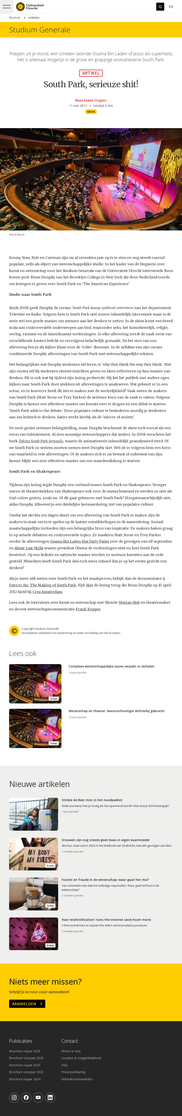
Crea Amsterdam (47, 592)
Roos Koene (84, 100)
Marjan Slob (129, 602)
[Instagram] (14, 1097)
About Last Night (28, 548)
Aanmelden (24, 1003)
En (171, 6)
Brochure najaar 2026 (24, 1051)
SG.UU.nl (14, 18)
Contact (69, 1041)
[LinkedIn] (50, 1097)
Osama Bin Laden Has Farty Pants (79, 541)
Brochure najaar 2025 (24, 1065)
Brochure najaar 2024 (24, 1079)
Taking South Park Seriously (41, 441)
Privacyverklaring (73, 1072)
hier (89, 585)
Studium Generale (39, 30)
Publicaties (20, 1041)
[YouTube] (38, 1097)
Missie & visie (71, 1051)
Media (91, 111)
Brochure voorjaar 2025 (26, 1072)
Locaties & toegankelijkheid (81, 1058)
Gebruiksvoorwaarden (77, 1079)
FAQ (64, 1065)
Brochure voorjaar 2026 (26, 1058)
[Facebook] (26, 1097)
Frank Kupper (88, 609)
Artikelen (34, 18)
